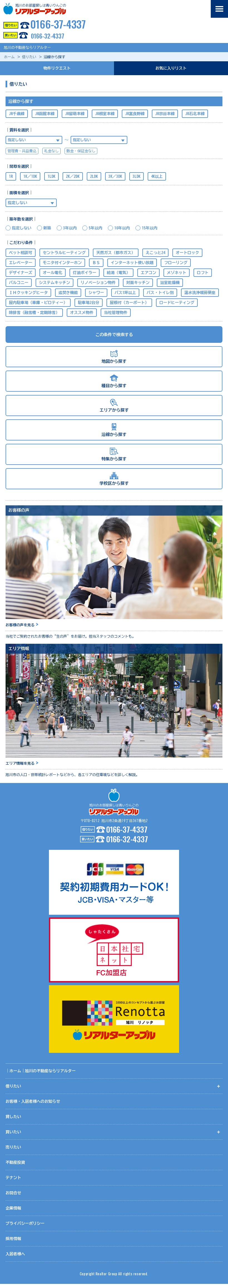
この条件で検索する (114, 335)
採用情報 (13, 1239)
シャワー (96, 293)
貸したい (13, 1117)
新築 (47, 228)
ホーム (9, 57)
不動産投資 (15, 1162)
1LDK (51, 176)
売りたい (13, 1147)
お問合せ (13, 1193)
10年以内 (122, 228)
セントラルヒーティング (64, 253)
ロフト (203, 273)
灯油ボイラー (84, 273)
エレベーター (20, 263)
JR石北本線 (195, 114)
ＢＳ (96, 263)
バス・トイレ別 (160, 293)
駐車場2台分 (88, 303)
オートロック (187, 253)
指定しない (21, 228)
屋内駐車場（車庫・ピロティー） (38, 303)
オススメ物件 (81, 313)
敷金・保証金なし (80, 151)
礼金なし (51, 151)
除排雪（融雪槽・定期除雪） (34, 313)
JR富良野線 (135, 114)
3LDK (136, 176)
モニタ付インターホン (62, 263)
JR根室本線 (105, 114)
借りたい (29, 57)
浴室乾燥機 (170, 283)
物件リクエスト (57, 68)
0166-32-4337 (47, 35)
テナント (13, 1178)
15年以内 (149, 228)
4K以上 (157, 176)
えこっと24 (155, 253)
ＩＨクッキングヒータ (28, 293)
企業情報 (13, 1208)
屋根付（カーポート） (129, 303)
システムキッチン (54, 283)
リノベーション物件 (98, 283)
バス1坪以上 (125, 293)
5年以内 (95, 228)
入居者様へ (15, 1254)
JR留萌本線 (75, 114)
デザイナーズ (20, 273)
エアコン (148, 273)
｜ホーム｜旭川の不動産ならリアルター (41, 1071)
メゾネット (176, 273)
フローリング (175, 263)
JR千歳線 (16, 114)
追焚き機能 (68, 293)
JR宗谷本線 (165, 114)
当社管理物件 (115, 313)
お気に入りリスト (171, 68)
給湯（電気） (118, 273)
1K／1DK (30, 176)
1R (11, 176)
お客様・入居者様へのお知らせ (33, 1101)
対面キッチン (138, 283)
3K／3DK (115, 176)
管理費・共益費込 (22, 151)
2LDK (94, 176)
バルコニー (18, 283)
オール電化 (52, 273)
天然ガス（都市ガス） (115, 253)
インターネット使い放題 (132, 263)
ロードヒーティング (176, 303)
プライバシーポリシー (25, 1223)
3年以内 (70, 228)
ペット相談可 (20, 253)
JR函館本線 (44, 114)
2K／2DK (73, 176)
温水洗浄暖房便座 (199, 293)
